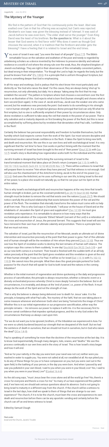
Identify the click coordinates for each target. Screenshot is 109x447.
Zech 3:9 (33, 166)
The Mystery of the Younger (24, 17)
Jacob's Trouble (29, 420)
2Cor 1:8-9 (20, 331)
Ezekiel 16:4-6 (54, 371)
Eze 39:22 (79, 247)
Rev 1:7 (60, 166)
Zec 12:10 (75, 210)
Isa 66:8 (23, 166)
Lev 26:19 (71, 193)
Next (102, 428)
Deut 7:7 (80, 54)
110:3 (15, 166)
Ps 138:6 (38, 75)
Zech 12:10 (86, 240)
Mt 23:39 (50, 166)
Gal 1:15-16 (84, 162)
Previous (96, 428)
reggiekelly (8, 12)
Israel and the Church (13, 420)
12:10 (42, 166)
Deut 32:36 (85, 149)
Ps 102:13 (95, 257)
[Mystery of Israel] (20, 3)
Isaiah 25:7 (86, 196)
